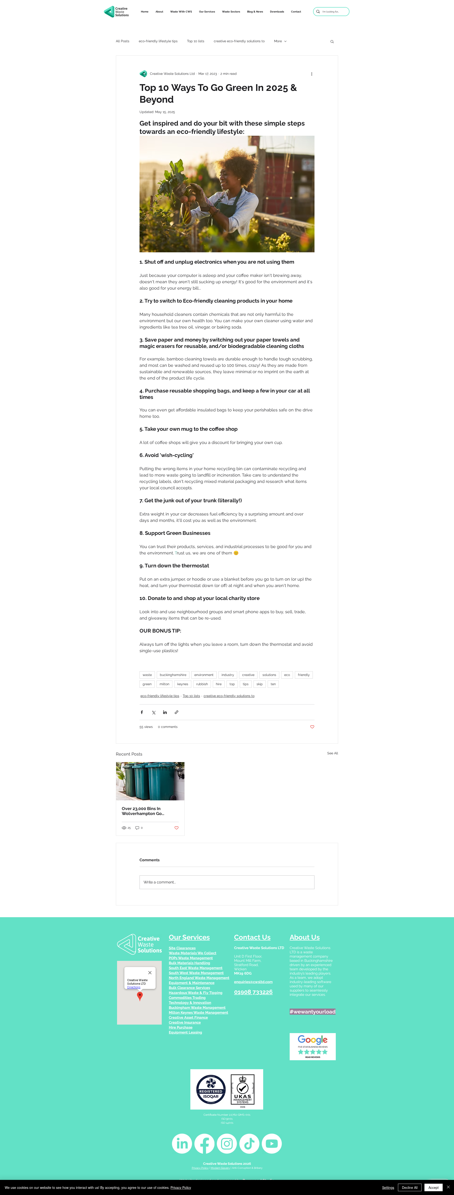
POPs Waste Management (191, 958)
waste (147, 675)
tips (246, 684)
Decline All (410, 1187)
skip (260, 684)
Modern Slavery (220, 1168)
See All (332, 753)
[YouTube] (272, 1144)
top (232, 684)
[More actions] (311, 73)
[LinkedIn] (182, 1144)
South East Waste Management (196, 968)
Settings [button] (388, 1187)
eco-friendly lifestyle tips (158, 41)
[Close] (448, 1187)
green (147, 684)
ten (273, 684)
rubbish (202, 684)
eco (287, 675)
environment (204, 675)
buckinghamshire (173, 675)
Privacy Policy (200, 1168)
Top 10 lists (195, 41)
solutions (269, 675)
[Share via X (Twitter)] (153, 712)
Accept (433, 1187)
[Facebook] (204, 1144)
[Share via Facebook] (142, 712)
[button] (181, 11)
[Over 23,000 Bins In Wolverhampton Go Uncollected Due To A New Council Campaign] (150, 781)
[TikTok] (249, 1144)
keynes (182, 684)
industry (228, 675)
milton (164, 684)
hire (219, 684)
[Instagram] (227, 1144)
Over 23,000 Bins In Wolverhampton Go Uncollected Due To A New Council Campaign (149, 811)
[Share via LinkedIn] (165, 712)
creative (248, 675)
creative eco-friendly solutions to (239, 41)
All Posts (122, 41)
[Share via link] (176, 712)
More (278, 41)
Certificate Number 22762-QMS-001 (227, 1114)
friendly (304, 675)
